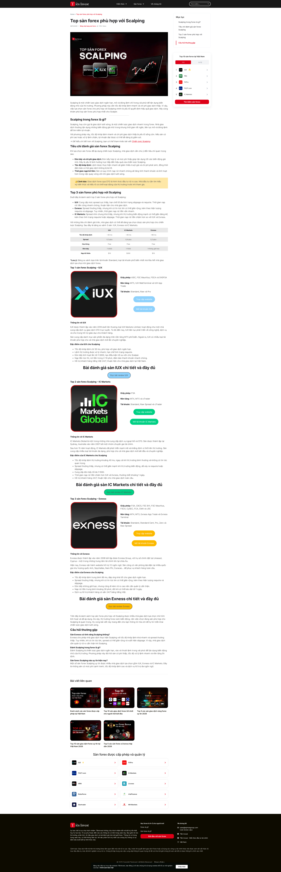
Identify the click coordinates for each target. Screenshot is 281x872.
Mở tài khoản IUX (144, 309)
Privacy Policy (159, 862)
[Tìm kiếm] (209, 4)
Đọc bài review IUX (119, 375)
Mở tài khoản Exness (144, 543)
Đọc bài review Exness (119, 606)
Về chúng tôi (156, 4)
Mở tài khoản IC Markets (144, 422)
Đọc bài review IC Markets (119, 492)
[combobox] (198, 4)
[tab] (183, 62)
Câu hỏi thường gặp (186, 43)
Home (72, 14)
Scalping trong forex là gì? (189, 22)
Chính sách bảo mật (106, 867)
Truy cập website (144, 299)
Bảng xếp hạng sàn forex (88, 26)
